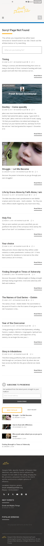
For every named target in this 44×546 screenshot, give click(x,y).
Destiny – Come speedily (14, 107)
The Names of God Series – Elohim (19, 297)
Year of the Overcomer (13, 323)
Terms (38, 541)
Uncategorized (8, 85)
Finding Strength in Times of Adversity (21, 272)
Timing (5, 59)
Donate (38, 2)
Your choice (8, 243)
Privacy (9, 543)
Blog (5, 144)
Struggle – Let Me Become (15, 169)
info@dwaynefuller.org (15, 488)
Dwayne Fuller (21, 62)
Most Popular (12, 410)
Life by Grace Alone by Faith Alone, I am (22, 192)
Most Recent (32, 409)
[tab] (12, 410)
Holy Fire (6, 218)
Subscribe (22, 401)
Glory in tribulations (12, 351)
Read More (38, 76)
